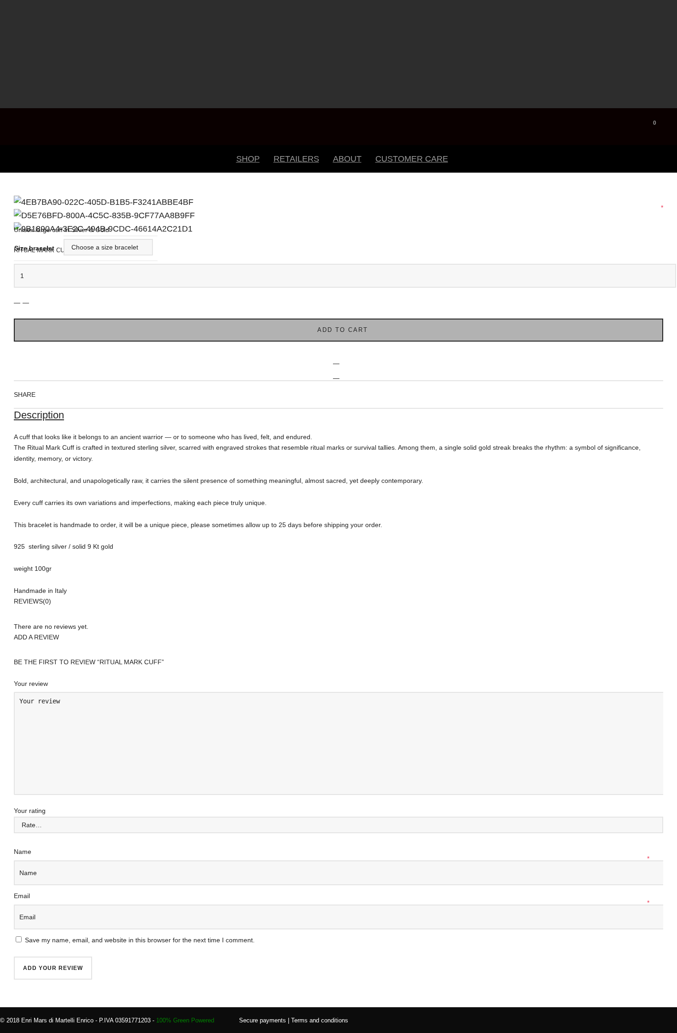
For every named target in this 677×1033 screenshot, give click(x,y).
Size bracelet (34, 248)
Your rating (30, 810)
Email (23, 896)
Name (23, 851)
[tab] (338, 416)
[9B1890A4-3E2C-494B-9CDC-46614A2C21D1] (16, 213)
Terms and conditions (319, 1020)
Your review (32, 683)
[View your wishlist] (668, 121)
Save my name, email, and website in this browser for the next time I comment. (140, 940)
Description (39, 415)
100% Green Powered (185, 1020)
